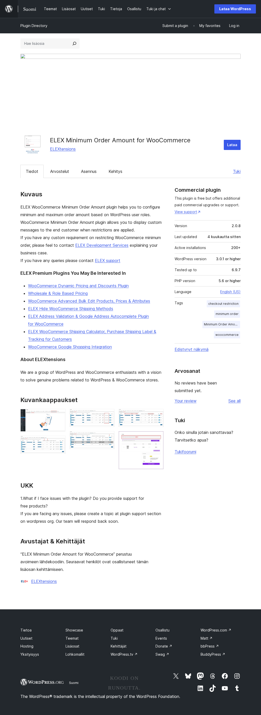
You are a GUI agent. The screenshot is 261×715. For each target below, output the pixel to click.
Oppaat (117, 630)
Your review (186, 400)
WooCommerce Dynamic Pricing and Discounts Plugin (78, 285)
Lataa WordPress (235, 9)
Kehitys (115, 171)
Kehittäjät (118, 646)
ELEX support (107, 260)
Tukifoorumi (185, 451)
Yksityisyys (29, 654)
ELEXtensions (63, 149)
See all (234, 400)
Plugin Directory (33, 25)
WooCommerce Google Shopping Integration (70, 346)
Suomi (74, 683)
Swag (162, 654)
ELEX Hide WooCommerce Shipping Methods (70, 308)
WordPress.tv (124, 654)
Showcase (74, 630)
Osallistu (162, 630)
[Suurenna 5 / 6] (156, 415)
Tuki (237, 171)
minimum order (227, 314)
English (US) (230, 292)
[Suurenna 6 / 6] (156, 438)
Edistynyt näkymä (191, 349)
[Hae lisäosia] (74, 43)
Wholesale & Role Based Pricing (58, 293)
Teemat (72, 638)
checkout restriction (223, 304)
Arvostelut (59, 171)
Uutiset (26, 638)
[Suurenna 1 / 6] (58, 415)
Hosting (26, 646)
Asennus (89, 171)
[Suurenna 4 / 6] (107, 438)
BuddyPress (213, 654)
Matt (207, 638)
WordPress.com (216, 630)
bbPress (210, 646)
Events (161, 638)
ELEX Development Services (101, 245)
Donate (163, 646)
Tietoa (26, 630)
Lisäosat (72, 646)
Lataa (232, 145)
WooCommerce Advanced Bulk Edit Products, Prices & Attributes (89, 301)
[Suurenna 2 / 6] (58, 442)
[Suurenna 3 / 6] (107, 415)
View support (186, 212)
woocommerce (227, 335)
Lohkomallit (75, 654)
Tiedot (32, 171)
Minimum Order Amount (222, 324)
